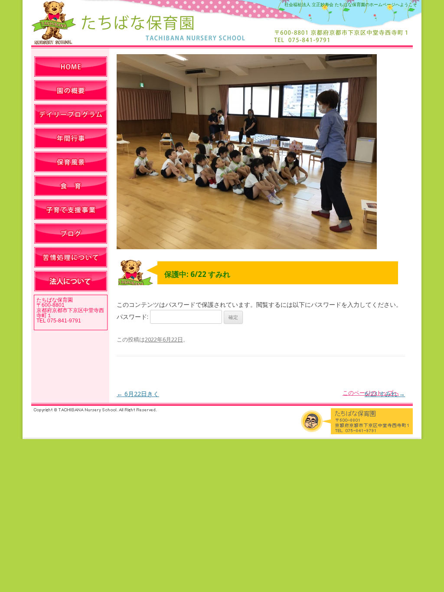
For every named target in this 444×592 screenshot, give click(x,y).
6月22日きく (138, 394)
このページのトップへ (371, 393)
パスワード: (133, 316)
